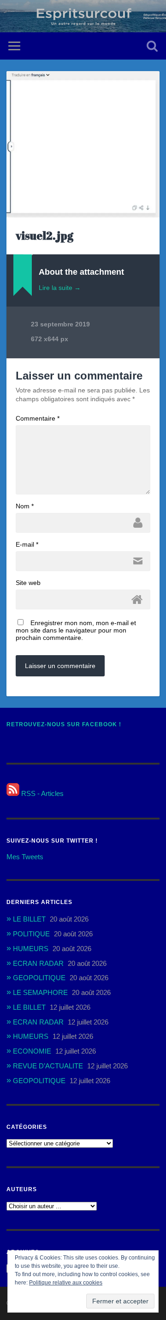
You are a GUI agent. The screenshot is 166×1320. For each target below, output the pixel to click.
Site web (28, 582)
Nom (25, 506)
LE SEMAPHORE (40, 992)
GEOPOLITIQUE (39, 978)
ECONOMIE (32, 1051)
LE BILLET (29, 919)
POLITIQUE (31, 934)
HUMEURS (30, 948)
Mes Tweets (24, 857)
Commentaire (37, 418)
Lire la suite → (60, 287)
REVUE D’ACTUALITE (48, 1066)
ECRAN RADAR (38, 963)
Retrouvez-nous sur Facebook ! (63, 724)
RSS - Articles (41, 793)
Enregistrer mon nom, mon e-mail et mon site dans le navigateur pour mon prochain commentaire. (76, 630)
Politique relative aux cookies (65, 1282)
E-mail (27, 544)
